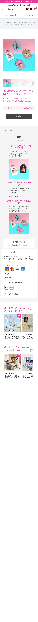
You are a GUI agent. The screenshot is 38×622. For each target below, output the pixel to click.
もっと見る (30, 310)
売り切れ (19, 116)
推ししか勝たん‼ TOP (9, 22)
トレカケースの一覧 (25, 22)
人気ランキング (28, 15)
